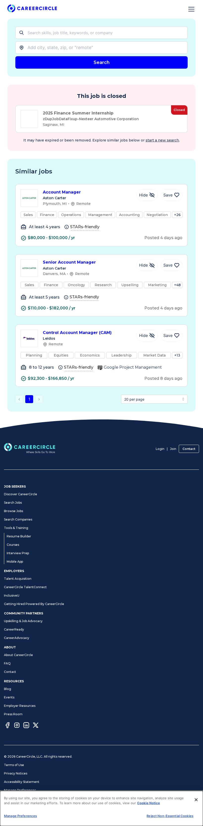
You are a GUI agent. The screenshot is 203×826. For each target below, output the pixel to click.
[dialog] (101, 808)
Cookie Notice (148, 803)
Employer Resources (19, 706)
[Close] (196, 800)
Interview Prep (18, 553)
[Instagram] (16, 726)
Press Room (13, 714)
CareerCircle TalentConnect (25, 587)
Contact (188, 449)
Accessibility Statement (21, 782)
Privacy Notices (15, 773)
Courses (13, 545)
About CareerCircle (18, 655)
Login (160, 449)
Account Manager (62, 192)
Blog (7, 689)
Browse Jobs (13, 511)
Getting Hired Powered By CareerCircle (34, 604)
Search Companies (18, 519)
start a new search (162, 140)
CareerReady (14, 629)
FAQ (7, 663)
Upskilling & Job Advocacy (23, 621)
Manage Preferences (20, 790)
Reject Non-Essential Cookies (170, 816)
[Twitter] (35, 726)
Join (173, 449)
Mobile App (15, 561)
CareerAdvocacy (16, 638)
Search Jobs (13, 502)
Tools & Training (16, 528)
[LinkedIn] (26, 726)
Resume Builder (19, 536)
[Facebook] (7, 726)
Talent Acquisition (17, 578)
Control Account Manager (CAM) (77, 332)
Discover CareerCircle (20, 494)
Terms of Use (14, 765)
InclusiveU (11, 595)
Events (9, 697)
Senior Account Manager (69, 262)
